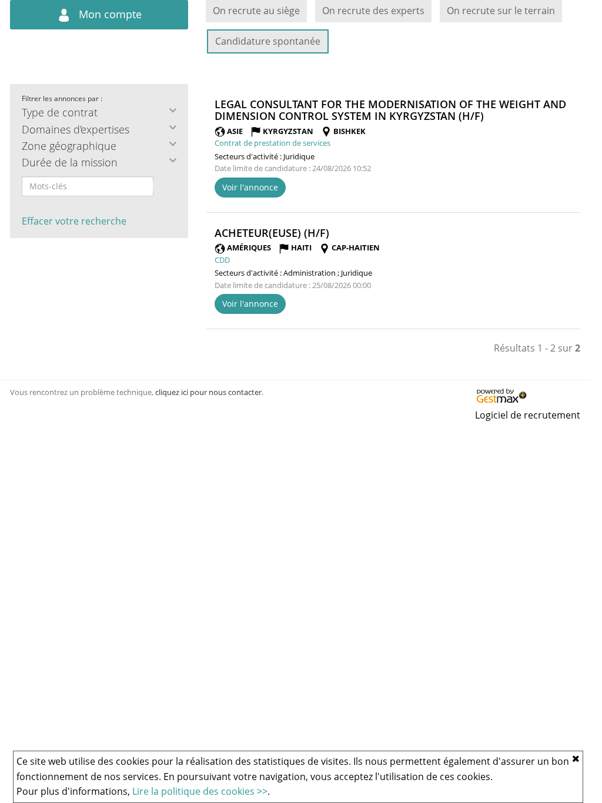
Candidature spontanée (267, 41)
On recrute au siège (256, 10)
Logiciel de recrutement (527, 415)
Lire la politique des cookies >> (199, 791)
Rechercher (161, 186)
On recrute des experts (373, 10)
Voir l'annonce (250, 187)
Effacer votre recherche (74, 221)
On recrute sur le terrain (501, 10)
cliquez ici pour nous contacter (208, 392)
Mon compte (109, 14)
